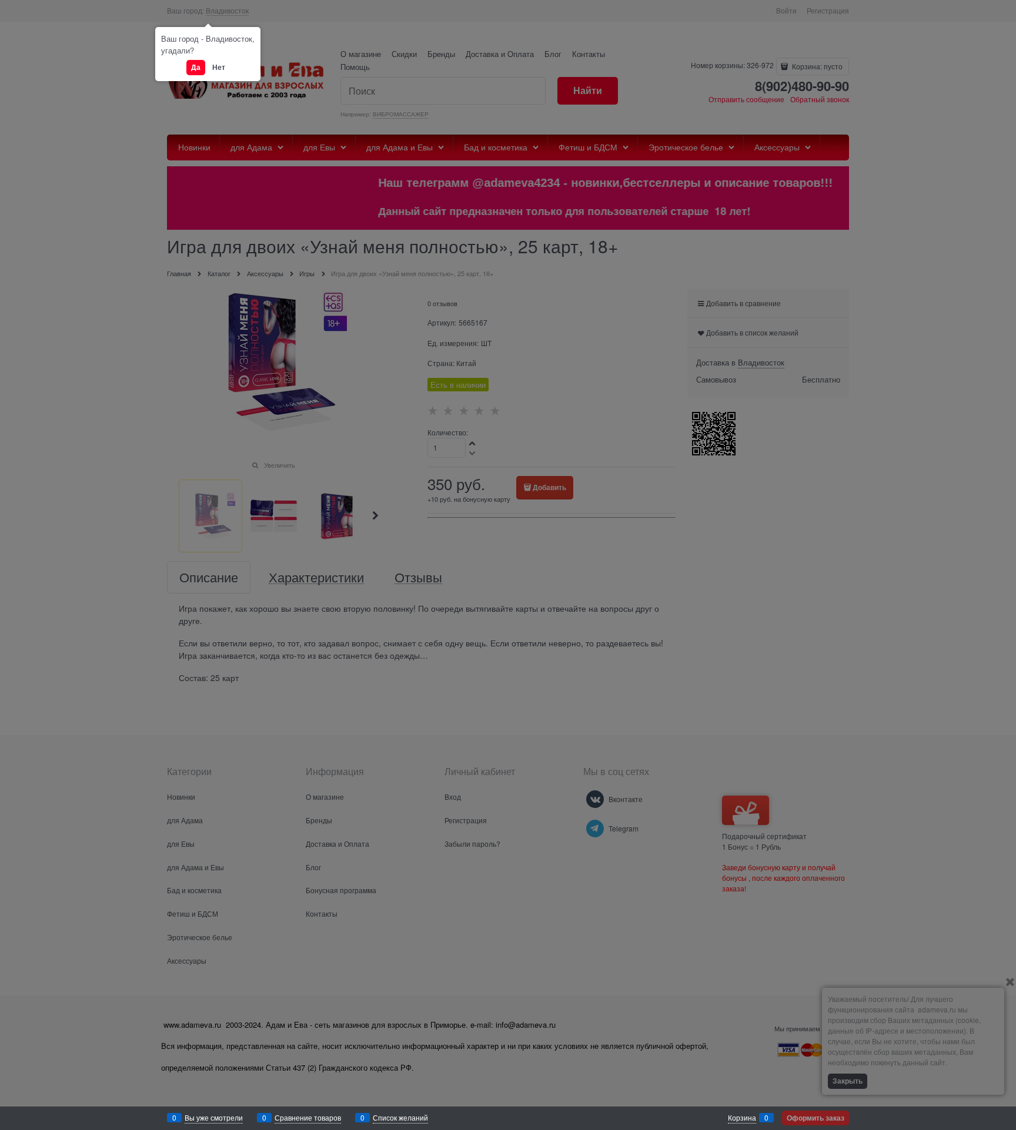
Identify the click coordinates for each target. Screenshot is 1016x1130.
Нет (218, 67)
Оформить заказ (815, 1117)
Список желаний (400, 1117)
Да (195, 67)
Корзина (742, 1117)
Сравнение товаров (308, 1117)
